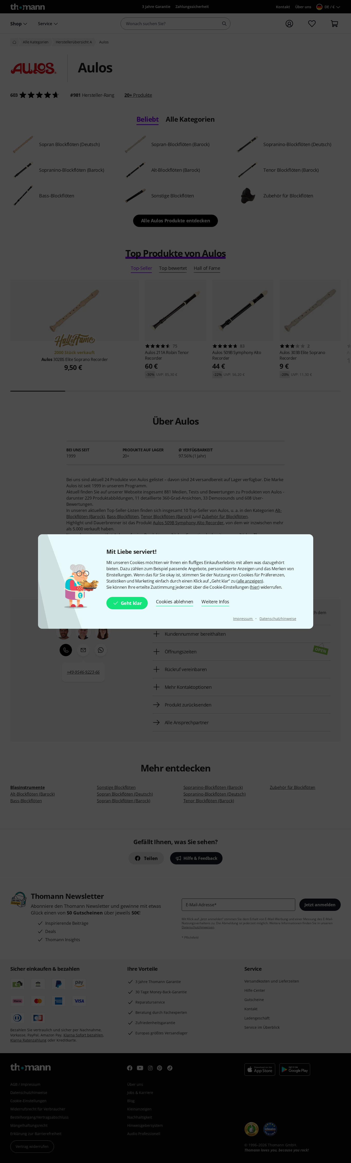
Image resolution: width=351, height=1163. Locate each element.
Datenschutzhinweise (278, 618)
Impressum (243, 618)
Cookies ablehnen (174, 601)
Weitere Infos (215, 601)
